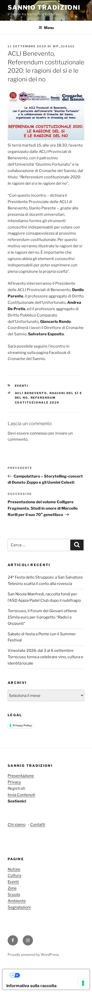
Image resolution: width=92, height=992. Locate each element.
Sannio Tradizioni (44, 7)
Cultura (14, 875)
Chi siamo (17, 824)
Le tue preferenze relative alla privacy (51, 975)
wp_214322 (64, 46)
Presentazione (21, 775)
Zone (12, 888)
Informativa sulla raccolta (31, 985)
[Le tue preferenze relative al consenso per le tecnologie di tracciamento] (83, 983)
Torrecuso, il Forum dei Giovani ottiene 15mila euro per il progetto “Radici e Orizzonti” (42, 617)
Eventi (22, 385)
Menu (49, 27)
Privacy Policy (22, 725)
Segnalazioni (19, 907)
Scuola (14, 894)
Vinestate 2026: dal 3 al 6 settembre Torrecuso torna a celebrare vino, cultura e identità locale (45, 657)
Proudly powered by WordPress (33, 954)
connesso (39, 433)
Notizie (14, 869)
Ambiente (17, 901)
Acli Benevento (31, 393)
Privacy (14, 782)
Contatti (37, 824)
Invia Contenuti (21, 795)
